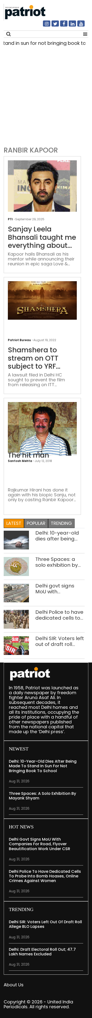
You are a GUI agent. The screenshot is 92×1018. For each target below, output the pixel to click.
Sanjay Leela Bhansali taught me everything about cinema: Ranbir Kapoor (42, 237)
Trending (61, 523)
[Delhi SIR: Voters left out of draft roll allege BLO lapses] (16, 645)
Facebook (61, 25)
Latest (13, 523)
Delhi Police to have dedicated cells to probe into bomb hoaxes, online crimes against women (59, 615)
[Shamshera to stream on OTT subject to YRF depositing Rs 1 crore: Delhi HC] (42, 300)
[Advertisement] (46, 95)
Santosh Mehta (20, 461)
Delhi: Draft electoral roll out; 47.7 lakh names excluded (42, 952)
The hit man (28, 455)
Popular (36, 523)
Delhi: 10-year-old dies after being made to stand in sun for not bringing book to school (59, 536)
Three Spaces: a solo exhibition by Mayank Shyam (56, 562)
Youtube (78, 25)
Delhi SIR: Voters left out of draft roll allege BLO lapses (59, 641)
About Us (14, 985)
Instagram (43, 25)
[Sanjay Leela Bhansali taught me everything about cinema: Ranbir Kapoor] (42, 186)
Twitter (52, 25)
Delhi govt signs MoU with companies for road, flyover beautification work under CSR (59, 589)
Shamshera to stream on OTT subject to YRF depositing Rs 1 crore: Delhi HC (33, 358)
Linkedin (69, 25)
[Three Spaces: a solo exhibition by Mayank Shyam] (16, 566)
